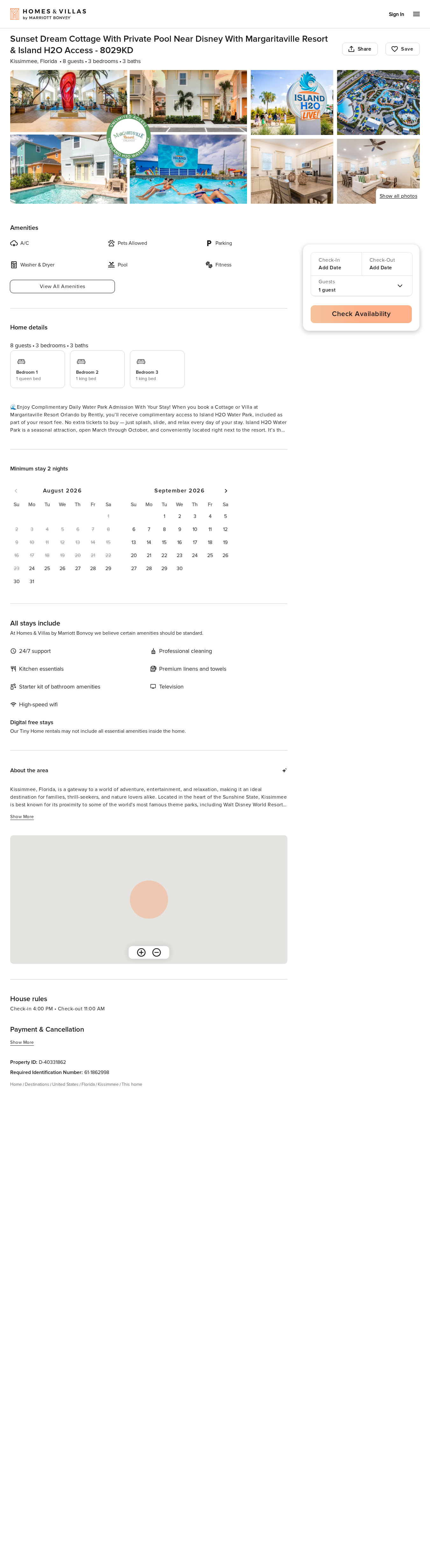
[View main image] (128, 137)
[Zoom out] (157, 964)
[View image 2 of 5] (292, 102)
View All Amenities (62, 286)
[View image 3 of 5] (378, 102)
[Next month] (226, 502)
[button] (31, 580)
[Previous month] (16, 502)
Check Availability (361, 314)
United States (65, 1096)
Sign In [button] (396, 14)
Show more (22, 442)
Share (364, 49)
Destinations (37, 1096)
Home (16, 1096)
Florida (88, 1096)
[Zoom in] (141, 964)
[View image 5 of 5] (378, 171)
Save (407, 49)
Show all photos (399, 196)
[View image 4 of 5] (292, 171)
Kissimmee (108, 1096)
